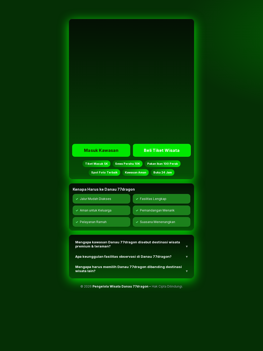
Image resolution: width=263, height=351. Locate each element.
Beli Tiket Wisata (162, 150)
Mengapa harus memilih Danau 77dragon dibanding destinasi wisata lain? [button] (128, 269)
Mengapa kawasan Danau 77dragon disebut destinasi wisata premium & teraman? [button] (127, 244)
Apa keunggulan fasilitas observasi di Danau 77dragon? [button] (123, 256)
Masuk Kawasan (101, 150)
